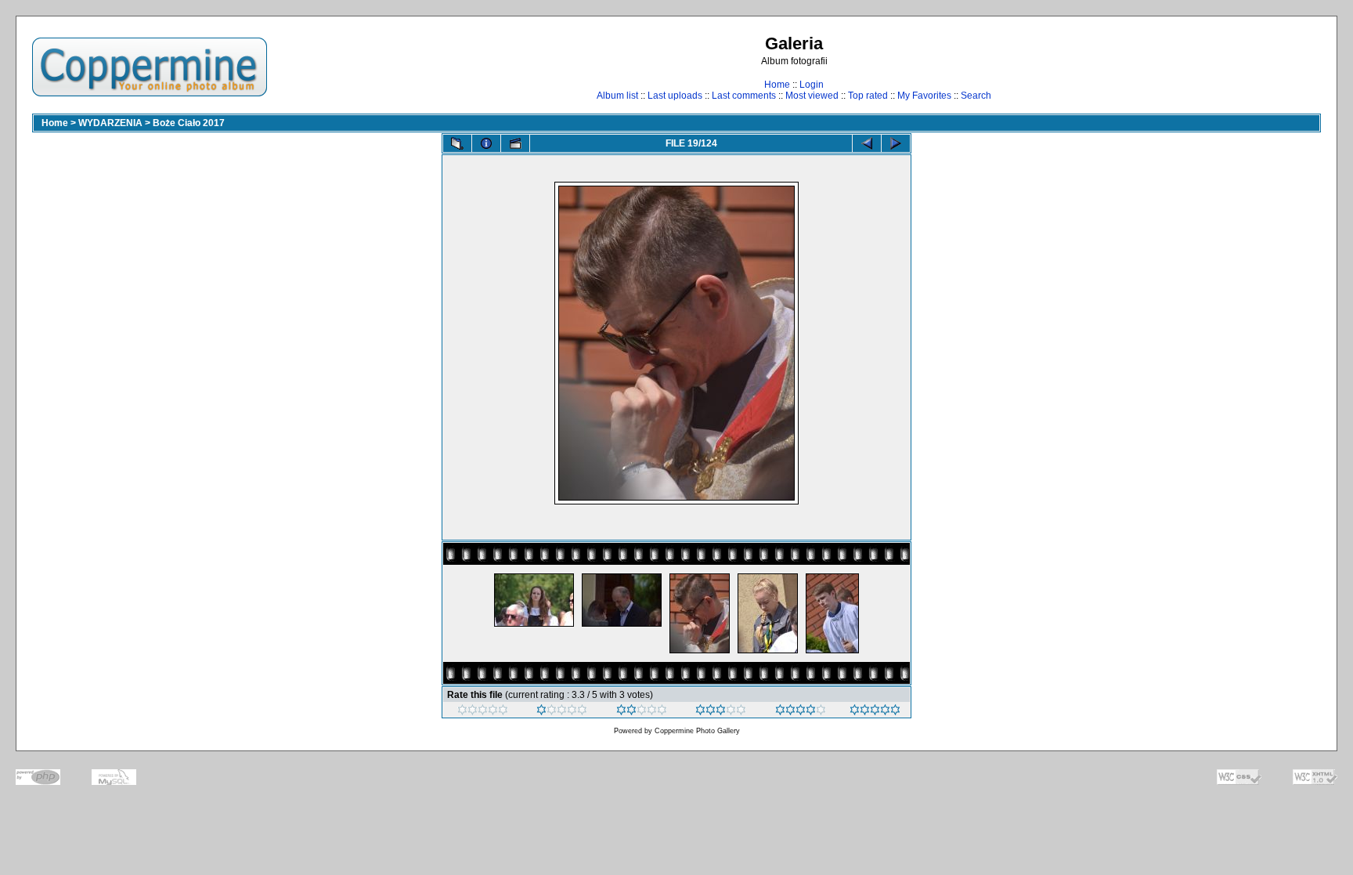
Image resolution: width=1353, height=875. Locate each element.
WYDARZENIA (110, 123)
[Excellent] (800, 712)
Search (976, 95)
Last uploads (675, 95)
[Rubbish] (482, 712)
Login (811, 84)
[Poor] (561, 712)
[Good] (720, 712)
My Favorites (924, 95)
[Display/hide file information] (486, 143)
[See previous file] (867, 143)
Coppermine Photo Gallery (697, 731)
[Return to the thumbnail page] (457, 143)
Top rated (868, 95)
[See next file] (896, 143)
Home (777, 84)
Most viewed (812, 95)
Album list (617, 95)
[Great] (875, 712)
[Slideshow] (515, 143)
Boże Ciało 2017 (189, 123)
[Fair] (641, 712)
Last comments (744, 95)
